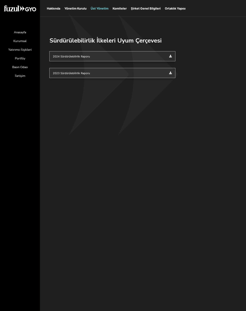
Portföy (20, 58)
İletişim (20, 76)
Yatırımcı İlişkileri (20, 50)
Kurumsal (20, 41)
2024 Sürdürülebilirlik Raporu (71, 56)
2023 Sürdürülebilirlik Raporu (71, 73)
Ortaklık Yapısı (175, 8)
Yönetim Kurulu (75, 8)
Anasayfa (20, 32)
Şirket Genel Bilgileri (146, 8)
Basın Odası (20, 67)
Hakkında (53, 8)
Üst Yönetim (99, 8)
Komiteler (120, 8)
